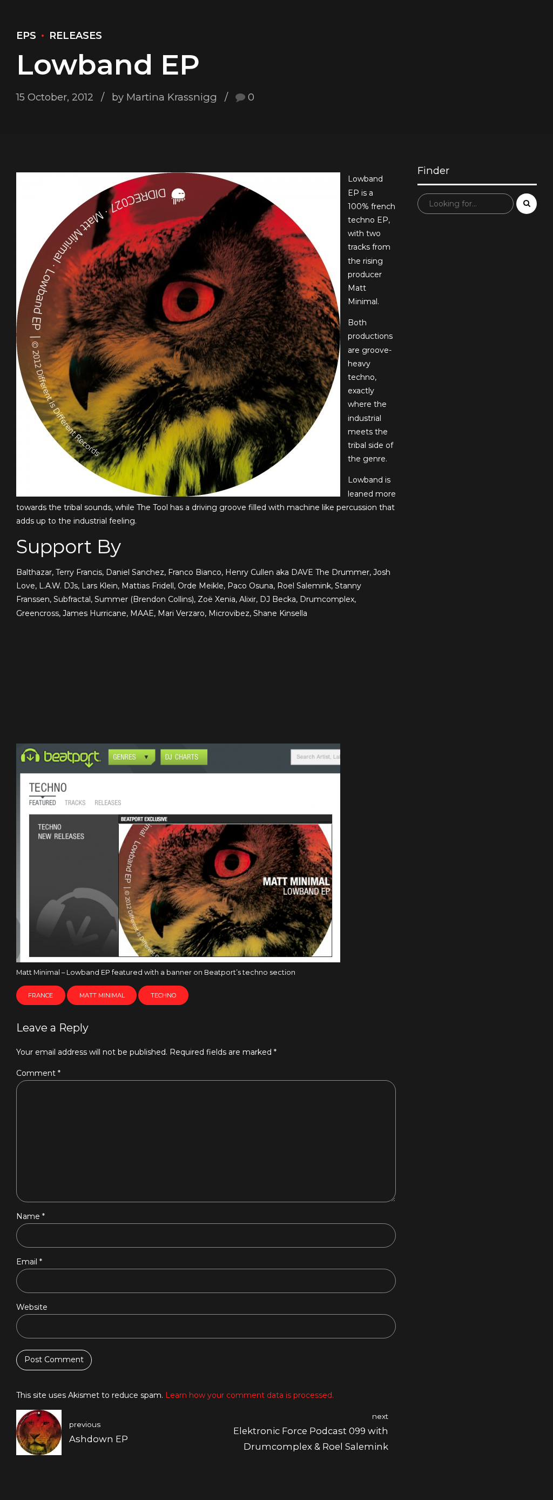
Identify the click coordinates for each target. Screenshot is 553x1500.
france (40, 995)
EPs (26, 36)
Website (32, 1307)
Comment (38, 1073)
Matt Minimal (102, 995)
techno (164, 995)
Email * (29, 1262)
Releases (75, 36)
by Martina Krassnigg (164, 97)
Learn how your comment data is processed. (249, 1395)
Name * (30, 1216)
